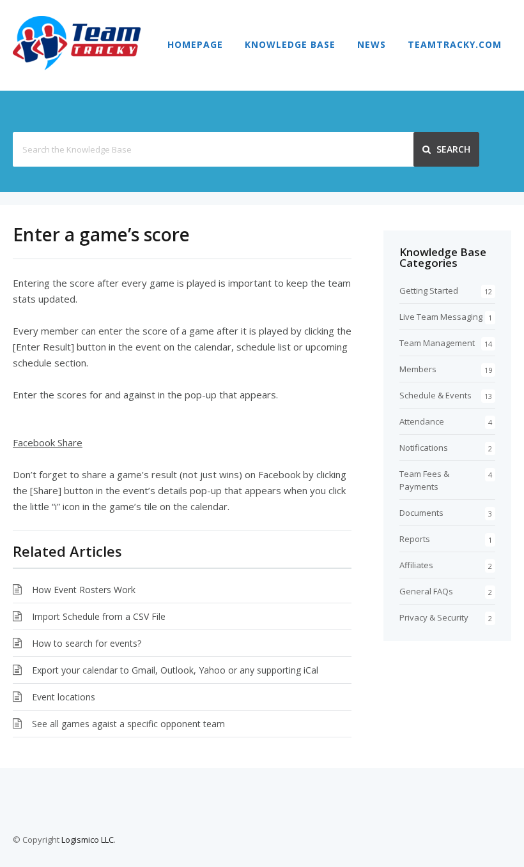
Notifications (423, 447)
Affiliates (416, 565)
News (371, 44)
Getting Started (428, 290)
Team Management (437, 343)
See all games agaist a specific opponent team (128, 724)
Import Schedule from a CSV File (99, 616)
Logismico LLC (87, 839)
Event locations (63, 697)
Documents (421, 512)
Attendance (421, 421)
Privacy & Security (433, 617)
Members (417, 369)
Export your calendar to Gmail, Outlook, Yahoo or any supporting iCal (175, 670)
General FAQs (426, 591)
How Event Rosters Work (83, 590)
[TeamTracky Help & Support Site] (77, 66)
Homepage (195, 44)
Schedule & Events (435, 395)
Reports (414, 539)
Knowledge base (290, 44)
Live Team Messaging (440, 316)
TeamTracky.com (455, 44)
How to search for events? (86, 643)
